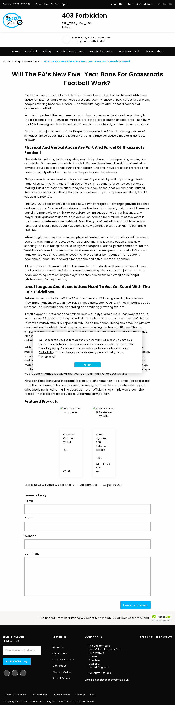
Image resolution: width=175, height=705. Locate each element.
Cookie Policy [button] (46, 352)
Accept (87, 365)
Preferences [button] (47, 356)
